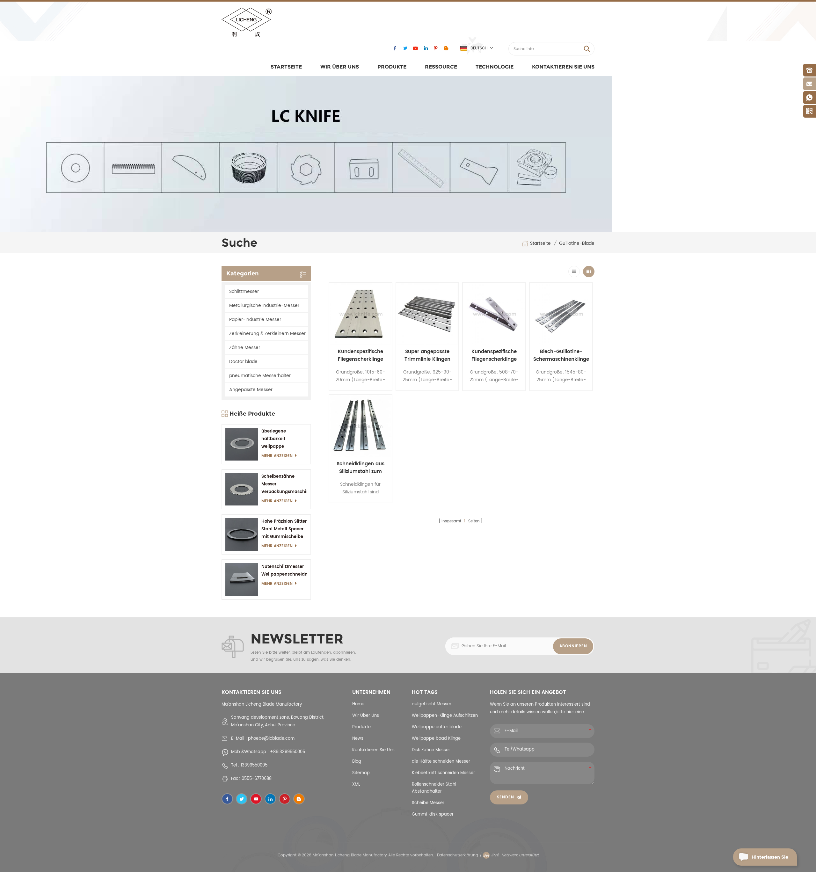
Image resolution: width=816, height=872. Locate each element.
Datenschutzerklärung (457, 855)
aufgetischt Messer (431, 704)
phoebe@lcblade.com (271, 738)
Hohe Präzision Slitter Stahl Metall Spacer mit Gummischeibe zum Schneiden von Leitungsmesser (284, 529)
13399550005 (254, 765)
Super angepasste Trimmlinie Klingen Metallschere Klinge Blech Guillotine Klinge (427, 355)
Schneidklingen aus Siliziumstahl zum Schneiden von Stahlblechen (360, 468)
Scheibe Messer (428, 803)
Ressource (441, 67)
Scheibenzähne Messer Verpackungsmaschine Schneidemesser (284, 484)
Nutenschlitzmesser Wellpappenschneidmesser (284, 570)
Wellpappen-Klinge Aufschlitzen (445, 715)
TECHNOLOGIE (495, 67)
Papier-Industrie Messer (255, 319)
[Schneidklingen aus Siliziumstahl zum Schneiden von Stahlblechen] (360, 426)
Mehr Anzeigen (277, 456)
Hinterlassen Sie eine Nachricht (770, 860)
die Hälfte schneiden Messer (441, 761)
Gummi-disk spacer (433, 814)
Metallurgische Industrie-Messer (264, 305)
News (357, 738)
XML (356, 784)
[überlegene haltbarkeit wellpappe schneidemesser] (241, 444)
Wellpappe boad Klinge (436, 738)
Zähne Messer (244, 347)
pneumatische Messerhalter (260, 375)
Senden (505, 797)
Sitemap (361, 773)
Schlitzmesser (244, 291)
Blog (356, 761)
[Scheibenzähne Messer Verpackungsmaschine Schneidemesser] (241, 489)
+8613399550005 (287, 752)
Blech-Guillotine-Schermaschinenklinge (561, 355)
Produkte (391, 67)
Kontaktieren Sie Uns (563, 67)
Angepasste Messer (251, 389)
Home (358, 704)
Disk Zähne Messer (431, 750)
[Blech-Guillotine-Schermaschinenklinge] (561, 314)
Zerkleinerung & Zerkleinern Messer (267, 333)
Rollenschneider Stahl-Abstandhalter (435, 788)
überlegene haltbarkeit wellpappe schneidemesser (279, 439)
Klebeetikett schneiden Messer (443, 773)
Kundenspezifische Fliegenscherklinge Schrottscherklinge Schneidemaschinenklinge (360, 355)
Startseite (286, 67)
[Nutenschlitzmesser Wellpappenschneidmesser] (241, 579)
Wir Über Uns (339, 67)
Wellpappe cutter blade (437, 727)
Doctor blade (243, 361)
